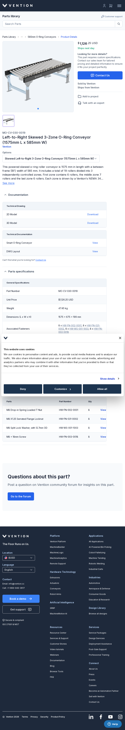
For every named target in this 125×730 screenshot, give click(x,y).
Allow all (102, 389)
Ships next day (86, 48)
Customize (61, 389)
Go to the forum (21, 496)
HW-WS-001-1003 (79, 328)
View (95, 242)
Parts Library (9, 36)
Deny (23, 389)
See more (8, 183)
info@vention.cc (16, 584)
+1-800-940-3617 (16, 588)
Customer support (114, 16)
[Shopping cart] (111, 5)
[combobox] (51, 158)
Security (44, 717)
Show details (107, 378)
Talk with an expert (93, 103)
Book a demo (18, 598)
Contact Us (40, 260)
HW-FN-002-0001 (72, 325)
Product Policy (58, 717)
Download (92, 214)
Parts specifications (21, 271)
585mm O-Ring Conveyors (42, 36)
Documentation (18, 194)
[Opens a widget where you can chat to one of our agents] (113, 724)
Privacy (34, 717)
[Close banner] (120, 338)
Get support (18, 609)
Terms (25, 717)
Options (6, 152)
